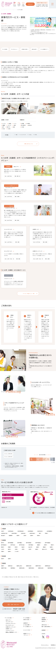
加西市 (36, 549)
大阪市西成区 (30, 531)
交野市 (18, 535)
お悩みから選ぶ (26, 619)
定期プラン (9, 485)
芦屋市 (9, 547)
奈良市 (2, 558)
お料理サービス (9, 628)
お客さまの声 (34, 49)
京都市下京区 (3, 568)
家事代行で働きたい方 (41, 2)
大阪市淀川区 (39, 531)
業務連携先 (44, 619)
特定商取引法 (53, 645)
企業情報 (43, 617)
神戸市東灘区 (10, 542)
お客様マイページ (26, 634)
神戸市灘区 (19, 542)
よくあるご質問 (26, 624)
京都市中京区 (38, 565)
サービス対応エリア (13, 9)
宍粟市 (2, 551)
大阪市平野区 (14, 533)
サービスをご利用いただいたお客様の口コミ (45, 513)
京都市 (2, 565)
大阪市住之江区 (4, 533)
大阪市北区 (23, 533)
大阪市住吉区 (10, 531)
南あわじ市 (44, 549)
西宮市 (2, 547)
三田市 (29, 549)
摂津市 (38, 535)
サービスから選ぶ (8, 617)
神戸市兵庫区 (28, 542)
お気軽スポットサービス (10, 627)
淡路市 (52, 549)
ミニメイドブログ (26, 630)
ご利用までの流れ (24, 49)
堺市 (40, 533)
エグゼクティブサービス (10, 623)
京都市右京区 (21, 568)
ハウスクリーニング (10, 630)
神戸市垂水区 (3, 545)
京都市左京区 (28, 565)
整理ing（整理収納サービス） (11, 632)
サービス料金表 (26, 617)
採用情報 (43, 630)
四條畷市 (10, 535)
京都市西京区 (50, 568)
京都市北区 (10, 565)
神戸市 (2, 542)
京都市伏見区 (31, 568)
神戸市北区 (13, 545)
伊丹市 (16, 547)
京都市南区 (13, 568)
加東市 (9, 551)
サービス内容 (4, 49)
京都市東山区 (47, 565)
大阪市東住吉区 (20, 531)
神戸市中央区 (21, 545)
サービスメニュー (14, 49)
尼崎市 (45, 545)
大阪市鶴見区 (49, 531)
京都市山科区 (40, 568)
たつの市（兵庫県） (20, 9)
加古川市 (30, 547)
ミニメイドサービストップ (5, 9)
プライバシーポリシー (45, 645)
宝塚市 (51, 547)
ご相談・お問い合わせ (14, 604)
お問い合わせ (30, 4)
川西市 (16, 549)
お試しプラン (3, 485)
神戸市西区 (31, 545)
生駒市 (9, 558)
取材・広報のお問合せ (46, 626)
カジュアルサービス (10, 625)
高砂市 (9, 549)
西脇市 (44, 547)
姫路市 (38, 545)
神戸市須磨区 (47, 542)
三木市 (2, 549)
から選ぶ (14, 5)
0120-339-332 (42, 5)
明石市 (52, 545)
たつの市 (16, 551)
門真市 (46, 533)
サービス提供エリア (44, 49)
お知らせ (43, 621)
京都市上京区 (19, 565)
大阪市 (2, 531)
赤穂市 (37, 547)
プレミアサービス (9, 621)
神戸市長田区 (38, 542)
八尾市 (24, 535)
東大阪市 (3, 535)
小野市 (23, 549)
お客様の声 (25, 623)
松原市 (31, 535)
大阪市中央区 (32, 533)
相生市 (23, 547)
